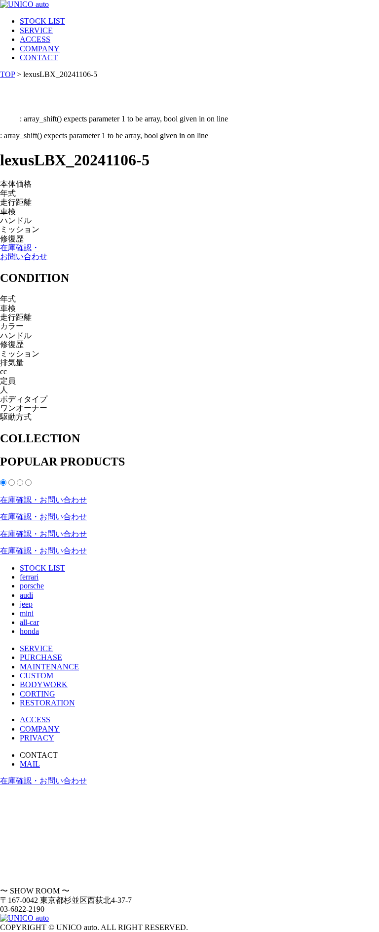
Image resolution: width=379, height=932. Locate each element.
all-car (29, 622)
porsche (32, 586)
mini (27, 613)
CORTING (37, 694)
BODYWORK (44, 684)
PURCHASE (41, 657)
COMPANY (40, 48)
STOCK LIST (42, 21)
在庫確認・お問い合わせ (23, 252)
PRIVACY (37, 738)
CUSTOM (36, 675)
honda (29, 631)
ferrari (29, 577)
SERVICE (36, 30)
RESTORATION (47, 703)
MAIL (30, 764)
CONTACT (39, 57)
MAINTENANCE (49, 666)
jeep (26, 604)
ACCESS (35, 39)
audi (26, 595)
